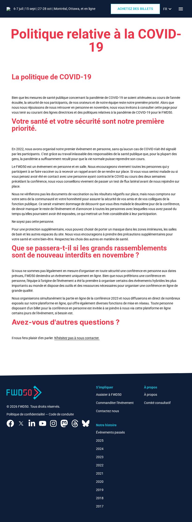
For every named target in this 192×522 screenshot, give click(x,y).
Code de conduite (61, 414)
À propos (150, 394)
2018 (99, 498)
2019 (99, 490)
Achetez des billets (135, 9)
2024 (99, 449)
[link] (168, 9)
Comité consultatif (157, 403)
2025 (99, 440)
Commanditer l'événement (115, 403)
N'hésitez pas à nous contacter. (77, 338)
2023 (99, 457)
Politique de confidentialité (26, 414)
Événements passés (110, 432)
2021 (99, 473)
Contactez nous (107, 411)
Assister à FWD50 (109, 394)
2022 (99, 465)
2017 (99, 506)
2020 (99, 482)
